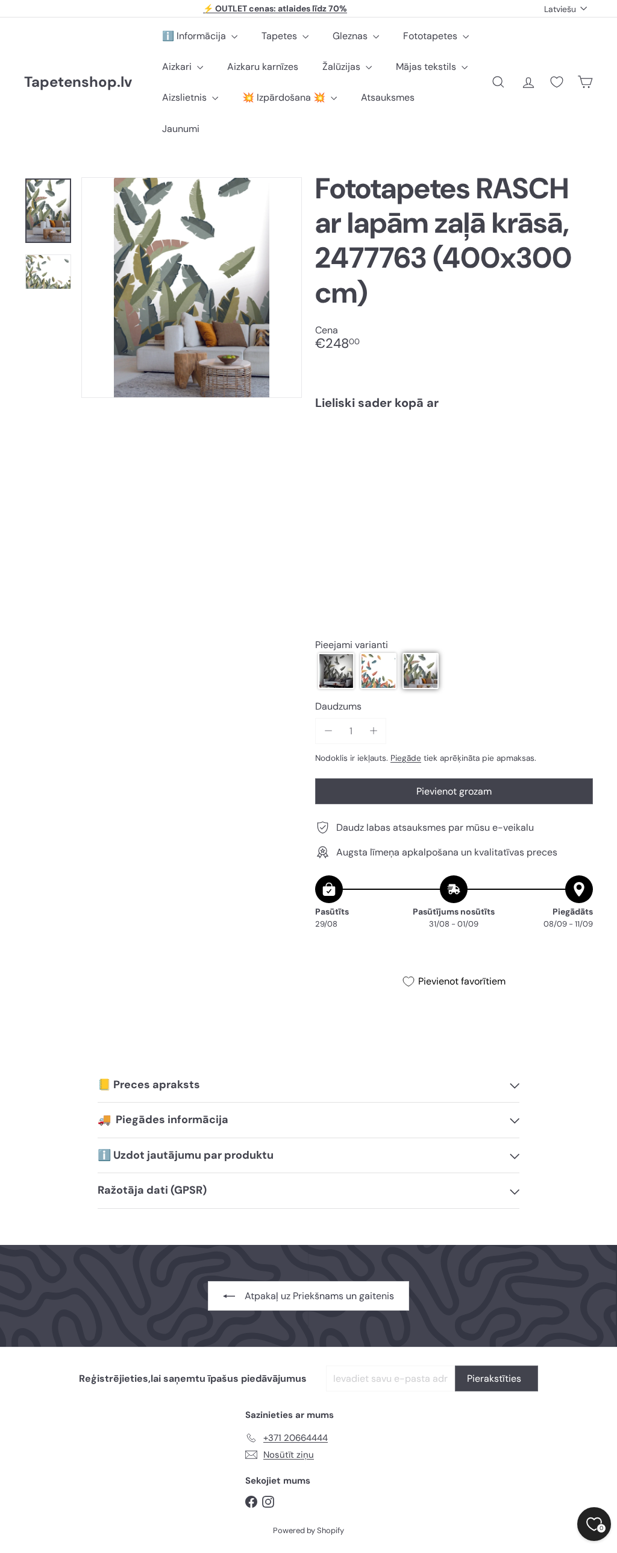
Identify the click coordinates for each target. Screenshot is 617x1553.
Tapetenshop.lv (78, 82)
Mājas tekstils (427, 66)
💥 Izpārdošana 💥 (285, 97)
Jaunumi (180, 128)
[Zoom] (191, 287)
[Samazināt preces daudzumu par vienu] (328, 731)
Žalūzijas (342, 66)
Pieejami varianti (351, 644)
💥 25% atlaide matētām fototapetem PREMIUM (275, 9)
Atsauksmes (388, 97)
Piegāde (405, 758)
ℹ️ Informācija (195, 36)
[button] (336, 671)
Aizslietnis (185, 97)
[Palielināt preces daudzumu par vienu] (373, 731)
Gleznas (351, 36)
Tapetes (280, 36)
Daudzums (338, 706)
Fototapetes (431, 36)
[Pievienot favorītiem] (577, 444)
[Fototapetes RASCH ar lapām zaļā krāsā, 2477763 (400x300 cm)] (454, 462)
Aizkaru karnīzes (262, 66)
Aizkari (178, 66)
